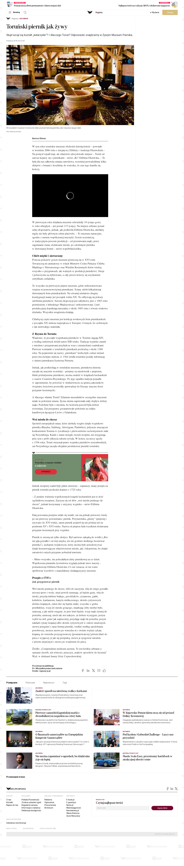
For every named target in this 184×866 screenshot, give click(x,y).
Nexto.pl (69, 805)
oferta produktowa (48, 828)
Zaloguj (170, 12)
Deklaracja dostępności (31, 810)
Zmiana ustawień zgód (31, 802)
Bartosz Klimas (39, 138)
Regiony (15, 19)
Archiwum (23, 19)
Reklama (48, 800)
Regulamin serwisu (30, 805)
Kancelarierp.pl (72, 810)
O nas (8, 800)
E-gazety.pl (71, 802)
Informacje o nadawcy (31, 808)
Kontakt (9, 802)
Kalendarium (28, 828)
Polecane (30, 682)
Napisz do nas (12, 805)
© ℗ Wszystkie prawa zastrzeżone (47, 668)
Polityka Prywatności (30, 800)
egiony (99, 12)
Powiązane (11, 682)
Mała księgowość (73, 808)
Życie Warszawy (73, 816)
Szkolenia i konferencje (16, 823)
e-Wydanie (154, 12)
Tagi (65, 682)
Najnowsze (48, 682)
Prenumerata (50, 805)
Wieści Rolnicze (72, 813)
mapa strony (11, 828)
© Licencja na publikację (43, 666)
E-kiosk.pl (70, 800)
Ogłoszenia (49, 802)
